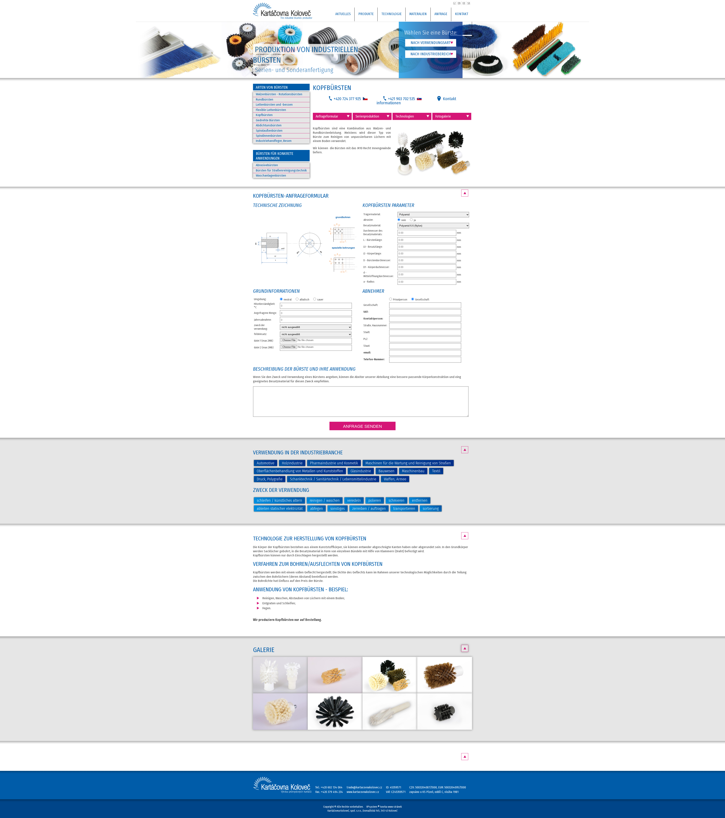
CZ (454, 3)
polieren (374, 500)
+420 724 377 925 (348, 98)
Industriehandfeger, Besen (274, 141)
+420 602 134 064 (331, 787)
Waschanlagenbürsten (271, 175)
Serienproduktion (367, 116)
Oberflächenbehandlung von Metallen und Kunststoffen (300, 471)
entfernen (419, 500)
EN (459, 3)
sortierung (431, 508)
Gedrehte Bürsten (268, 120)
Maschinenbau (413, 471)
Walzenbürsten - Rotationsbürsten (279, 94)
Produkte (366, 14)
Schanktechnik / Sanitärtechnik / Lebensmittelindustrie (333, 479)
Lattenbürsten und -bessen (274, 105)
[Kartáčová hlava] (335, 675)
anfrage (440, 14)
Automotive (265, 463)
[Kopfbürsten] (305, 279)
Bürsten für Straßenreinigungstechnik (281, 170)
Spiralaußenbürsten (269, 131)
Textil (436, 471)
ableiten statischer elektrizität (280, 508)
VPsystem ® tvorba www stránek (384, 806)
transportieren (404, 508)
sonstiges (337, 508)
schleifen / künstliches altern (279, 500)
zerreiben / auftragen (369, 508)
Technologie (391, 14)
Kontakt (461, 14)
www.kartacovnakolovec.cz (363, 792)
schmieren (396, 500)
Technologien (404, 116)
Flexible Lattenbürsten (271, 110)
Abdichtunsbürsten (269, 125)
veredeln (354, 500)
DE (464, 3)
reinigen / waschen (325, 500)
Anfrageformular (327, 116)
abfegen (316, 508)
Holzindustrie (292, 463)
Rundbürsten (264, 99)
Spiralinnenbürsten (269, 136)
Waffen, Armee (395, 479)
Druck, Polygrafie (269, 479)
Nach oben (464, 193)
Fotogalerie (443, 116)
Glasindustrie (361, 471)
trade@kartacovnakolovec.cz (364, 787)
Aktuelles (343, 14)
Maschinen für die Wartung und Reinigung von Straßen (408, 463)
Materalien (418, 14)
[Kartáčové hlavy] (280, 675)
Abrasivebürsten (267, 165)
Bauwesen (386, 471)
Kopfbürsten (264, 115)
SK (468, 3)
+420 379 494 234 (332, 792)
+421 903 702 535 (402, 98)
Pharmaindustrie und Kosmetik (334, 463)
